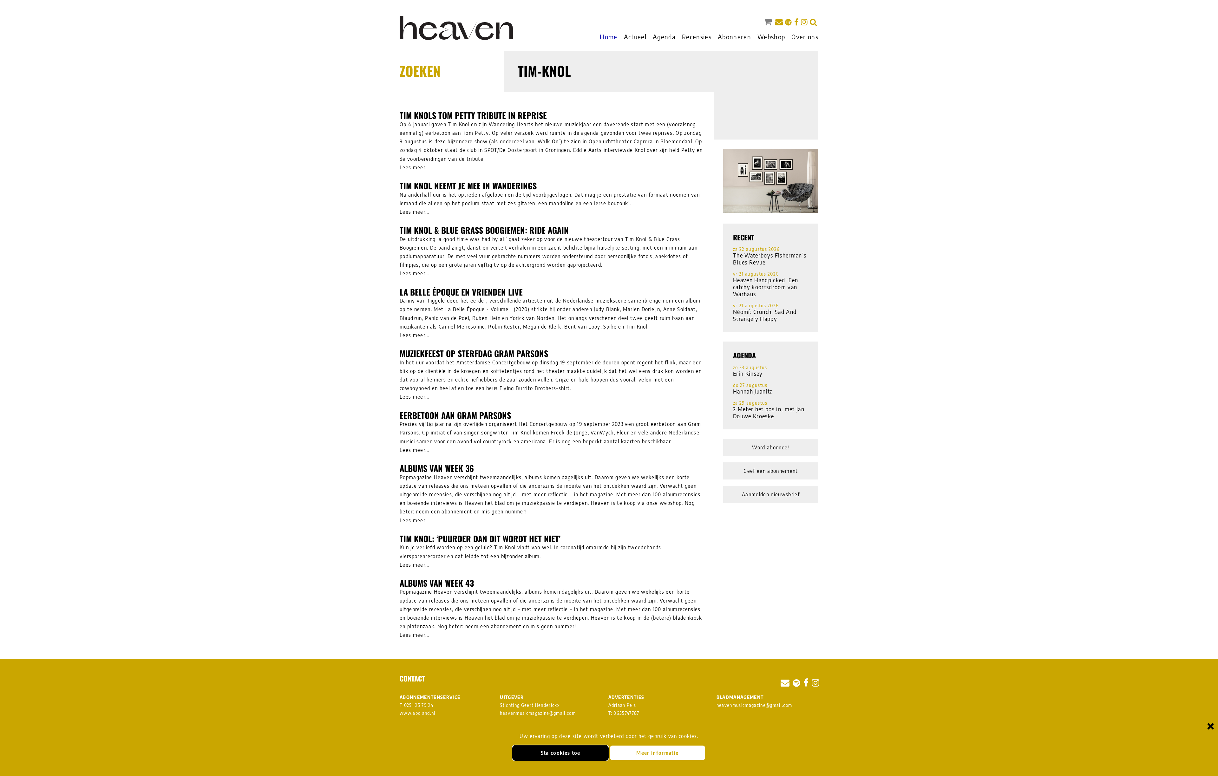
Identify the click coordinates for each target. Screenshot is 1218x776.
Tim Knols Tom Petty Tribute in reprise (473, 115)
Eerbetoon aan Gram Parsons (455, 415)
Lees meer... (414, 167)
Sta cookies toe (560, 753)
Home (608, 37)
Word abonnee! (770, 447)
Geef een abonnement (770, 471)
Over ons (804, 37)
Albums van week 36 (437, 468)
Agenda (664, 37)
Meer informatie (657, 753)
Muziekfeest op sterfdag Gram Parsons (474, 353)
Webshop (771, 37)
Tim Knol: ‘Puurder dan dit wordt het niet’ (480, 538)
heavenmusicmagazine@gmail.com (538, 713)
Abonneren (734, 37)
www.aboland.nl (417, 713)
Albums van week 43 (437, 583)
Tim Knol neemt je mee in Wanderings (468, 185)
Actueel (635, 37)
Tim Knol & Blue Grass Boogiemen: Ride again (484, 230)
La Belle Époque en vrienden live (461, 292)
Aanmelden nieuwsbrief (771, 494)
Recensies (696, 37)
